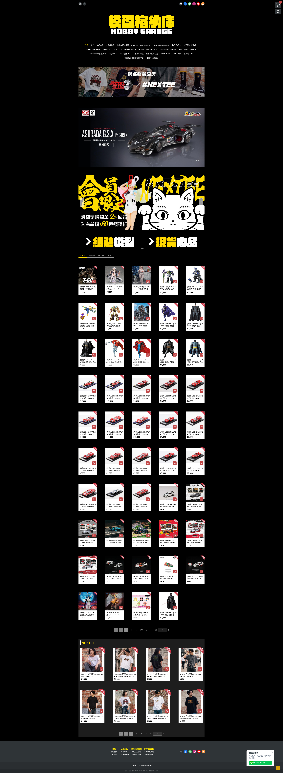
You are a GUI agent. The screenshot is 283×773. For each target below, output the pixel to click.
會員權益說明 (149, 749)
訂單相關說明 (124, 754)
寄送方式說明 (136, 751)
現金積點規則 (149, 751)
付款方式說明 (136, 749)
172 (141, 630)
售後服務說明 (136, 754)
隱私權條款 (149, 754)
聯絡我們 (114, 751)
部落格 (114, 754)
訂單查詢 (124, 751)
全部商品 (124, 749)
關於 (114, 749)
